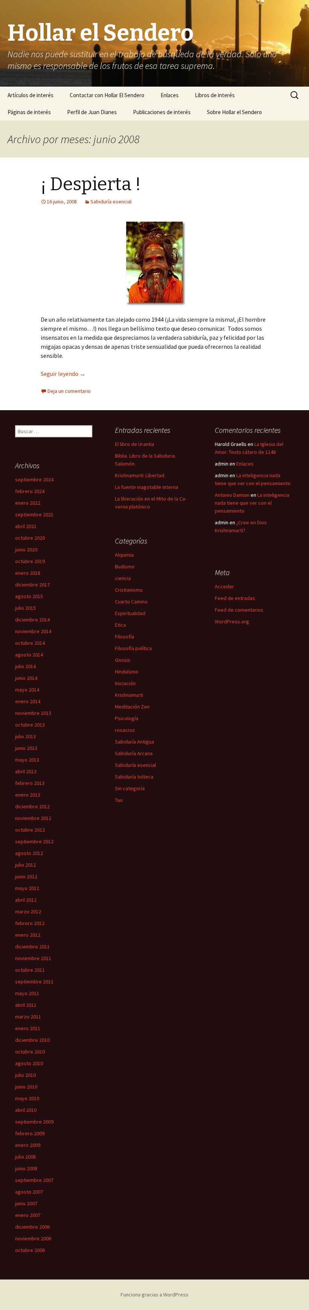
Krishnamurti (129, 695)
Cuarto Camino (131, 601)
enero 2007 (27, 1215)
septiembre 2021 (34, 514)
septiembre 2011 (34, 981)
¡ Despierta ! (91, 184)
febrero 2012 (29, 923)
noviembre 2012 (33, 818)
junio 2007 (26, 1203)
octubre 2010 (30, 1051)
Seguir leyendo (63, 373)
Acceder (224, 586)
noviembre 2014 (33, 631)
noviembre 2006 (33, 1238)
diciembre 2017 (32, 584)
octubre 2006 (30, 1250)
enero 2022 (27, 502)
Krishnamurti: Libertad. (140, 475)
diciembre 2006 (32, 1226)
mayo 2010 (27, 1098)
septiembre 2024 (34, 479)
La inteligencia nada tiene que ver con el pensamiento (252, 503)
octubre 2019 (30, 561)
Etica (120, 624)
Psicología (126, 718)
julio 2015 (25, 608)
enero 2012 (27, 934)
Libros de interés (215, 95)
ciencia (123, 578)
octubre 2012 (30, 829)
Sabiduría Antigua (134, 741)
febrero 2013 (29, 783)
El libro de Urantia (134, 444)
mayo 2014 (27, 689)
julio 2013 (25, 736)
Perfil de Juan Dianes (92, 112)
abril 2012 (26, 899)
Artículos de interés (31, 95)
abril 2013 (26, 771)
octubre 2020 (30, 537)
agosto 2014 (29, 654)
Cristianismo (129, 589)
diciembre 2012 (32, 806)
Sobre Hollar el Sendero (234, 112)
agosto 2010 (29, 1063)
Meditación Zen (132, 706)
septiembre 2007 (34, 1180)
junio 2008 (26, 1168)
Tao (119, 800)
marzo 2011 (28, 1016)
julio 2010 (25, 1075)
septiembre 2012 (34, 841)
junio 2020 (26, 549)
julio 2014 (25, 666)
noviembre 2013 (33, 713)
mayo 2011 (27, 993)
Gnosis (122, 660)
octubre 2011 (30, 969)
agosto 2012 (29, 853)
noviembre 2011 (33, 958)
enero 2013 (27, 794)
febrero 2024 (29, 491)
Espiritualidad (130, 613)
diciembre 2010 (32, 1040)
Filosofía (124, 636)
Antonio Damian (232, 495)
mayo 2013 (27, 759)
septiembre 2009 (34, 1121)
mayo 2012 (27, 888)
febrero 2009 (29, 1133)
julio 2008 (25, 1156)
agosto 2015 (29, 596)
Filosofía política (133, 648)
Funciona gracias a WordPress (154, 1294)
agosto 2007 (29, 1191)
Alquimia (124, 554)
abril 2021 (26, 526)
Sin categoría (130, 788)
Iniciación (125, 683)
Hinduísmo (126, 671)
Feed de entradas (235, 598)
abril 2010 (26, 1110)
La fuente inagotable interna (146, 487)
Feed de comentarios (239, 609)
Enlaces (170, 95)
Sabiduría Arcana (134, 753)
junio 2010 (26, 1086)
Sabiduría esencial (111, 201)
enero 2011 (27, 1028)
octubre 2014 (30, 643)
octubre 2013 (30, 724)
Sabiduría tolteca (134, 776)
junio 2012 (26, 876)
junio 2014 (26, 678)
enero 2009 (27, 1145)
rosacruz (125, 730)
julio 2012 (25, 864)
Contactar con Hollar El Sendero (107, 95)
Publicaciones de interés (162, 112)
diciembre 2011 (32, 946)
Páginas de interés (29, 112)
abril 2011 (26, 1005)
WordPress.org (232, 621)
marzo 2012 (28, 911)
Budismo (125, 566)
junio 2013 (26, 748)
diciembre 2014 (32, 619)
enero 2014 (27, 701)
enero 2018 (27, 572)
